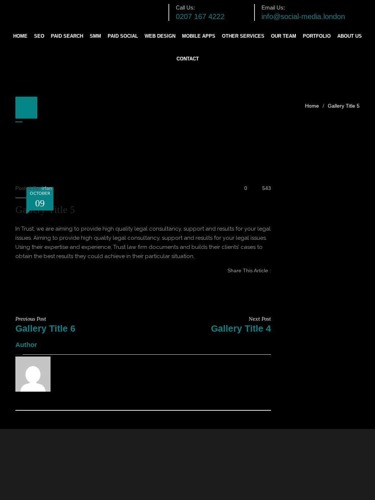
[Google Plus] (269, 295)
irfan (47, 188)
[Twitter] (269, 287)
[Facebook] (269, 278)
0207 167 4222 (200, 16)
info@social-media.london (303, 16)
